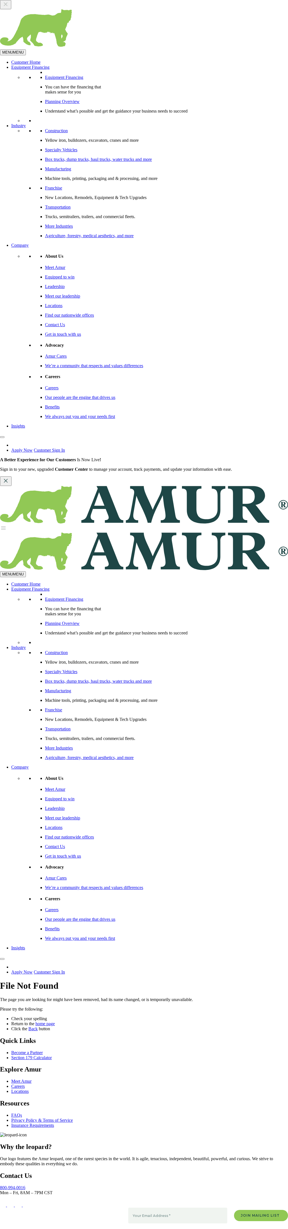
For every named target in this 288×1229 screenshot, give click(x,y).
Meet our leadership (62, 296)
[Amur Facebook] (11, 1205)
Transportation (58, 207)
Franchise (53, 188)
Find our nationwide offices (69, 315)
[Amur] (144, 568)
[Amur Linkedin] (3, 1205)
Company (20, 245)
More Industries (59, 226)
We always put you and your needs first (80, 416)
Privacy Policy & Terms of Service (42, 1120)
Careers (51, 387)
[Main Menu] (3, 529)
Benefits (52, 407)
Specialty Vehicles (61, 149)
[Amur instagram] (19, 1205)
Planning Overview (62, 101)
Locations (53, 305)
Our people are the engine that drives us (80, 397)
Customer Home (25, 62)
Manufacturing (58, 168)
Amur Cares (56, 356)
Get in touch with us (63, 334)
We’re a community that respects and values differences (94, 365)
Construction (56, 130)
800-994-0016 (12, 1187)
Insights (18, 426)
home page (45, 1023)
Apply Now (22, 450)
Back (33, 1028)
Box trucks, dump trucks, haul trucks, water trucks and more (98, 159)
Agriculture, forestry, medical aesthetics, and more (89, 235)
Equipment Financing (30, 67)
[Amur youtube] (27, 1205)
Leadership (55, 286)
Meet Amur (55, 267)
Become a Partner (27, 1052)
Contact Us (55, 324)
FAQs (16, 1115)
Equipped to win (60, 277)
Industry (18, 125)
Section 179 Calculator (31, 1057)
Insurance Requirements (32, 1125)
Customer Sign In (49, 450)
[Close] (2, 437)
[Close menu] (5, 4)
